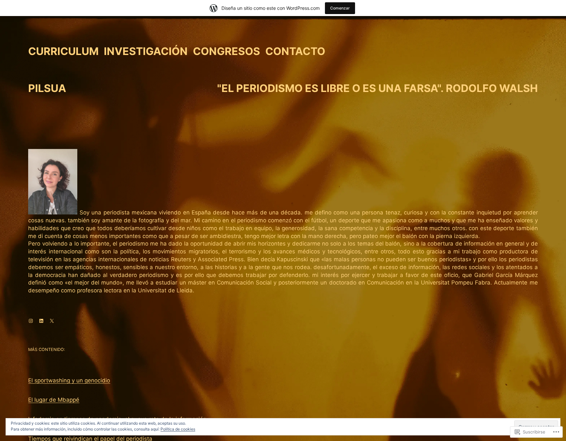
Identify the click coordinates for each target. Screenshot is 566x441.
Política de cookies (177, 429)
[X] (51, 320)
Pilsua (47, 88)
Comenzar (340, 8)
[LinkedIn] (41, 320)
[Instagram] (30, 320)
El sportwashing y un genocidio (69, 380)
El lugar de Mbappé (53, 399)
